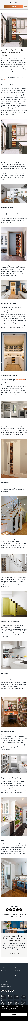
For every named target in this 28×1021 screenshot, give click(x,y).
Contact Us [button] (13, 6)
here (12, 1010)
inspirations (17, 973)
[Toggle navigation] (25, 6)
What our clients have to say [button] (14, 953)
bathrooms (3, 970)
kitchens (3, 967)
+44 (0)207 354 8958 (6, 984)
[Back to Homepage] (4, 997)
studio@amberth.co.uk (7, 986)
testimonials (17, 970)
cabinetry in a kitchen (20, 379)
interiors (3, 973)
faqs (16, 975)
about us (17, 967)
